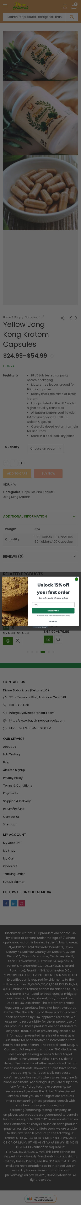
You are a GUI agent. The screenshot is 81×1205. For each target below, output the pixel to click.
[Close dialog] (76, 579)
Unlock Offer (53, 610)
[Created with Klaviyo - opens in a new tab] (40, 627)
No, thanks (53, 621)
